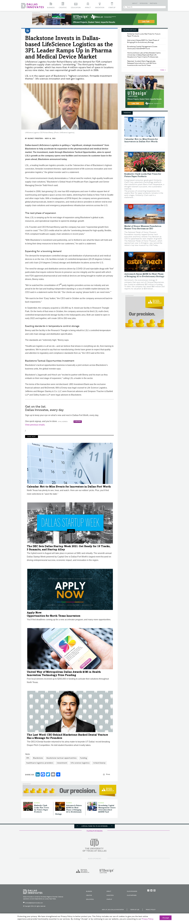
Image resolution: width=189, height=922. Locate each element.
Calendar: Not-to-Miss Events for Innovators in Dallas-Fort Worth (69, 487)
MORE (162, 70)
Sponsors (144, 3)
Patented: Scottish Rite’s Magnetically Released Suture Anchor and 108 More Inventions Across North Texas (141, 63)
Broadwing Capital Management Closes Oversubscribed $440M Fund (142, 48)
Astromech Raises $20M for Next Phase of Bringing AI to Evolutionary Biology (68, 810)
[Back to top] (179, 906)
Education (76, 8)
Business (51, 8)
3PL (28, 758)
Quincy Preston (35, 139)
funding (83, 758)
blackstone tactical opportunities (62, 758)
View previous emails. (35, 425)
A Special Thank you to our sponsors (94, 826)
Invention (99, 8)
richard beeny (99, 763)
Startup (112, 8)
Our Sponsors (132, 891)
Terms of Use (134, 909)
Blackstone (38, 758)
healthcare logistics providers (39, 763)
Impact (88, 8)
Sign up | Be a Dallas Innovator (113, 909)
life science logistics (80, 763)
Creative (63, 8)
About (135, 3)
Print (108, 774)
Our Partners (131, 895)
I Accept (165, 918)
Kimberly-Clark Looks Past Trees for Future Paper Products (143, 35)
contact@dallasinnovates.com (34, 903)
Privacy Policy (151, 909)
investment (62, 763)
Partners (153, 3)
